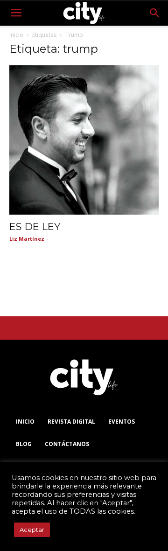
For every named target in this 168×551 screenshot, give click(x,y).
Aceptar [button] (32, 529)
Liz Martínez (26, 238)
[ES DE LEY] (84, 140)
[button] (16, 13)
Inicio (16, 35)
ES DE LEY (34, 226)
